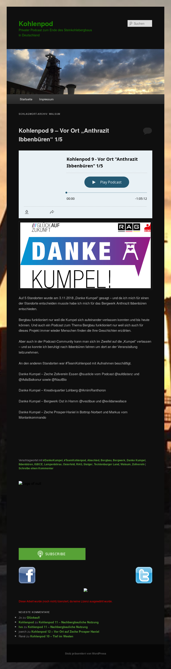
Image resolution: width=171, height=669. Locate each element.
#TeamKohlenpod (75, 460)
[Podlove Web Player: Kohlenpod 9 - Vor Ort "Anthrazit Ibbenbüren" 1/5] (85, 184)
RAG (79, 464)
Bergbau (106, 460)
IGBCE (38, 464)
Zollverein (138, 464)
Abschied (93, 460)
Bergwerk (119, 460)
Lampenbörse (53, 464)
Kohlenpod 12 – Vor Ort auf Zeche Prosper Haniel (65, 631)
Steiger (88, 464)
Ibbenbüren (26, 464)
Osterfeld (69, 464)
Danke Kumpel (136, 460)
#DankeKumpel (53, 460)
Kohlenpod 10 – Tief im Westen (51, 636)
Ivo (21, 627)
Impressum (46, 99)
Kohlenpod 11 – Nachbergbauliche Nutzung (69, 622)
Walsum (125, 464)
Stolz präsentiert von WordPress (85, 653)
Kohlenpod (36, 23)
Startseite (26, 99)
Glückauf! (33, 617)
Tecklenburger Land (106, 464)
